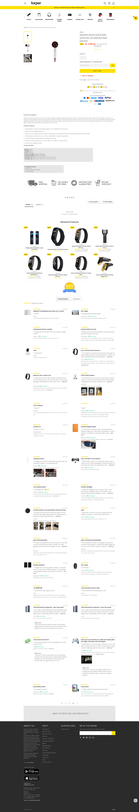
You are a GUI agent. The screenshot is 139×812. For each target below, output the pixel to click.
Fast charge (84, 565)
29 (73, 703)
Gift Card (44, 750)
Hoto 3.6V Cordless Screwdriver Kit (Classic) (42, 618)
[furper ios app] (32, 781)
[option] (28, 16)
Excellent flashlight (86, 487)
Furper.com (29, 809)
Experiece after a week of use (42, 375)
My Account (45, 729)
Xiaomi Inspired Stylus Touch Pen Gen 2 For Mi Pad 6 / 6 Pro (46, 338)
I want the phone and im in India (90, 588)
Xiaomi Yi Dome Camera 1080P (40, 357)
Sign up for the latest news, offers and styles (92, 729)
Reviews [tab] (28, 204)
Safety (44, 743)
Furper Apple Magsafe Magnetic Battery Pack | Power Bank (46, 318)
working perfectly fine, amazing (42, 329)
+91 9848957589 (37, 588)
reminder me (37, 426)
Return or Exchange (48, 738)
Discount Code (46, 731)
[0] (136, 18)
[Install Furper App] (31, 773)
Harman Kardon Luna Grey (88, 329)
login (84, 80)
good (82, 510)
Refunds (44, 736)
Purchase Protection (48, 741)
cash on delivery (38, 405)
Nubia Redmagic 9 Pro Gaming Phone (89, 595)
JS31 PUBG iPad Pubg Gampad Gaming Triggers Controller (93, 318)
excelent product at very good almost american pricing (49, 510)
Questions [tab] (38, 204)
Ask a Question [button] (94, 201)
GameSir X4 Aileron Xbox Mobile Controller (90, 469)
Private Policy (65, 729)
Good (34, 350)
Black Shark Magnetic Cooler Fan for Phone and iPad (44, 521)
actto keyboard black (39, 487)
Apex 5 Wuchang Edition (40, 540)
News (44, 760)
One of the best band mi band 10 (90, 350)
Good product (85, 686)
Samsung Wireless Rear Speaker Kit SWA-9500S (43, 577)
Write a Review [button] (108, 201)
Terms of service (46, 762)
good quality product (39, 686)
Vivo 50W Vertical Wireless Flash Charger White (91, 386)
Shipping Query (46, 745)
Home (25, 27)
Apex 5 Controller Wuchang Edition (91, 540)
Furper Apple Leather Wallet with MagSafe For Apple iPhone (94, 439)
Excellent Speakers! (39, 565)
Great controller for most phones (90, 458)
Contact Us (45, 757)
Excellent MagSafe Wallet (88, 426)
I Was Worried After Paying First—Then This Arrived (48, 607)
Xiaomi (81, 32)
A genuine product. (38, 458)
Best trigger (84, 311)
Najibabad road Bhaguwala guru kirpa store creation (48, 311)
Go (113, 65)
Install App (45, 755)
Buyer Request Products (49, 752)
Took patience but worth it (41, 639)
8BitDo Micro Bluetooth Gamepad (40, 648)
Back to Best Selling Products (70, 713)
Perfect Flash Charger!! (87, 375)
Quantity (82, 54)
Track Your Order (47, 734)
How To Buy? (46, 748)
